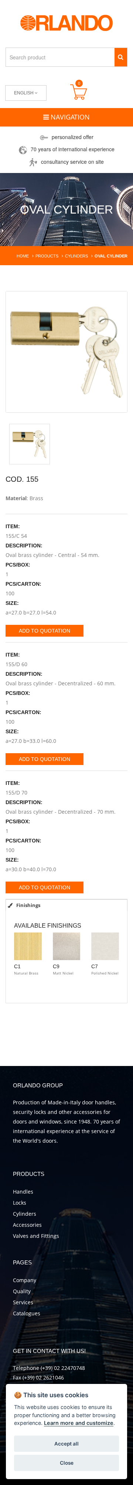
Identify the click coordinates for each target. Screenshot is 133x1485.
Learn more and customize (78, 1423)
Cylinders (24, 1213)
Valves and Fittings (36, 1235)
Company (24, 1280)
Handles (23, 1191)
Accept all (66, 1444)
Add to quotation (44, 631)
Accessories (27, 1224)
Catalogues (26, 1313)
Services (23, 1302)
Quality (22, 1291)
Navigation (69, 116)
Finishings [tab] (27, 905)
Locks (19, 1202)
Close (67, 1463)
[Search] (120, 57)
